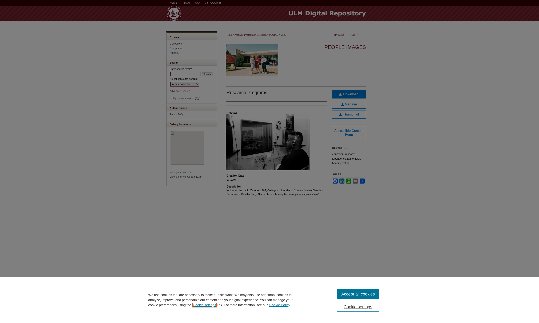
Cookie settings (204, 305)
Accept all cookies (358, 294)
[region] (269, 300)
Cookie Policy (279, 305)
